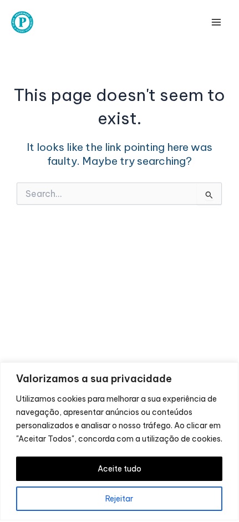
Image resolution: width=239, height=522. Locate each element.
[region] (119, 441)
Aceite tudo (119, 469)
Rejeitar (119, 499)
